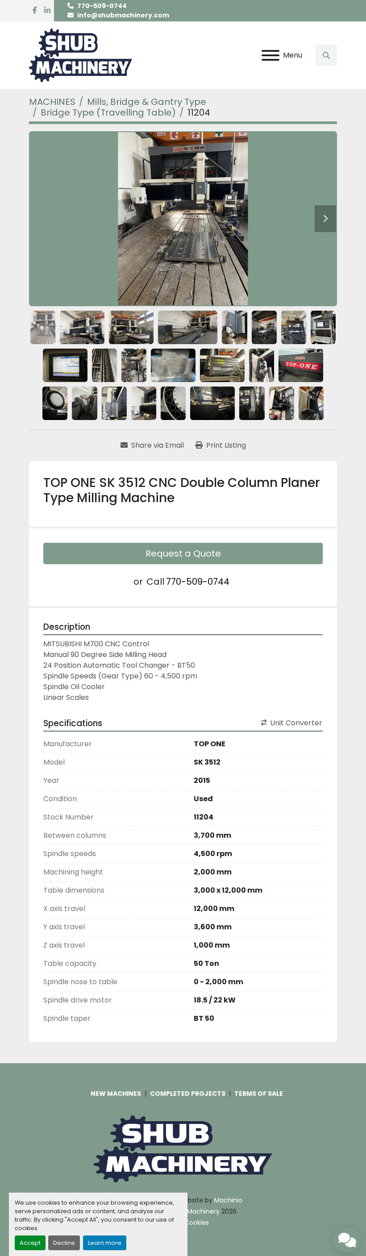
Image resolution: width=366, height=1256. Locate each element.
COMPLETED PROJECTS (187, 1093)
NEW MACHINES (116, 1093)
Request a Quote (183, 553)
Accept (30, 1243)
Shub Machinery (195, 1211)
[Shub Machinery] (183, 1148)
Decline (64, 1243)
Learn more (104, 1243)
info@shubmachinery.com (123, 15)
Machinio (228, 1200)
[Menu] (270, 55)
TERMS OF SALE (258, 1093)
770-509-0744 (102, 5)
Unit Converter (296, 723)
